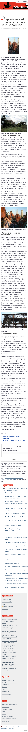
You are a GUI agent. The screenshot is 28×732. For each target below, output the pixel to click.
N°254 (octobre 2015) (12, 490)
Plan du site (5, 609)
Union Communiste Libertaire (10, 727)
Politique (4, 714)
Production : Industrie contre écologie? (14, 440)
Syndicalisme (5, 721)
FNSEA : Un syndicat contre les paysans (15, 542)
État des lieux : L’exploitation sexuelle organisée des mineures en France (9, 658)
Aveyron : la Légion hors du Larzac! (14, 525)
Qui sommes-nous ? (7, 599)
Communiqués (5, 684)
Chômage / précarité (7, 709)
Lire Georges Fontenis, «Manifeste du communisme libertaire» (9, 652)
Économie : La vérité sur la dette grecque (15, 570)
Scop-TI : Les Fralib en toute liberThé (14, 517)
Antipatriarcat (5, 707)
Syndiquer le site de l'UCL (10, 606)
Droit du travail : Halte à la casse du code (15, 534)
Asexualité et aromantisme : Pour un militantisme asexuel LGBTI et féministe (9, 637)
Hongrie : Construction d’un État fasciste (15, 554)
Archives (10, 728)
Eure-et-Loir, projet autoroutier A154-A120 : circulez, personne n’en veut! (9, 627)
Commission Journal (17, 28)
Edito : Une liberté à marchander (13, 493)
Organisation (4, 728)
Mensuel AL (17, 488)
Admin (25, 730)
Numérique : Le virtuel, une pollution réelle (16, 546)
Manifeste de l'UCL (7, 602)
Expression (10, 488)
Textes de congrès (6, 694)
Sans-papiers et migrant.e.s (9, 718)
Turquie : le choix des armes (12, 563)
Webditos (4, 687)
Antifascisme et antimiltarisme (9, 704)
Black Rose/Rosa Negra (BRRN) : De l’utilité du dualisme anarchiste (8, 664)
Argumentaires (5, 691)
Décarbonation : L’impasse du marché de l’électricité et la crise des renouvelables (9, 646)
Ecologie (4, 711)
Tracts (3, 689)
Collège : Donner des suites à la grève (15, 513)
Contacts (4, 604)
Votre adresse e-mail (10, 450)
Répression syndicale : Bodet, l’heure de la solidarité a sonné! (9, 621)
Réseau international (7, 716)
